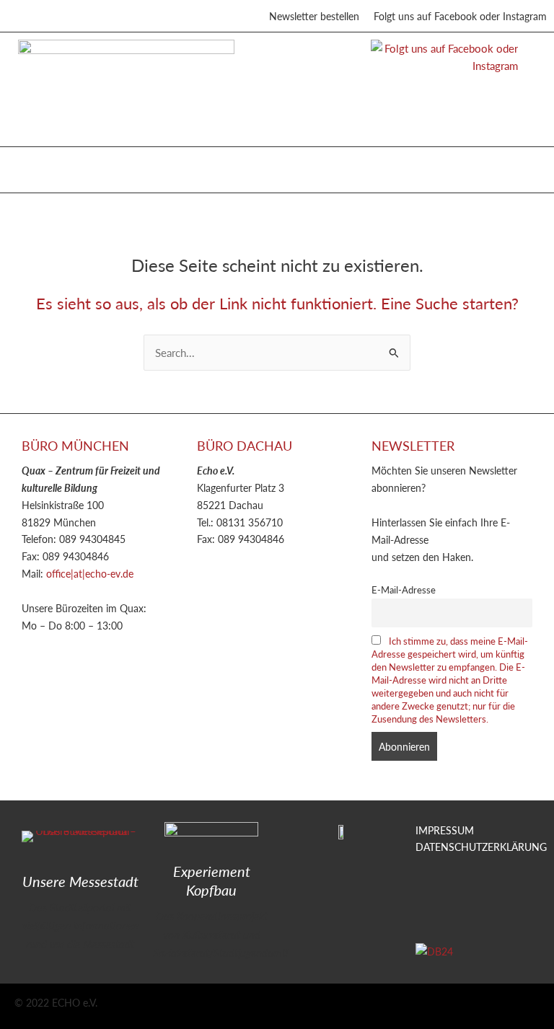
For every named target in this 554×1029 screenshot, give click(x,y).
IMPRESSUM (445, 830)
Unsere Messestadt (80, 881)
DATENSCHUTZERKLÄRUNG (481, 846)
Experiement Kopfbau (211, 880)
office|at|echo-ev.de (89, 573)
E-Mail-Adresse (403, 589)
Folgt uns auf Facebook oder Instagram (460, 16)
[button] (28, 166)
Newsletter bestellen (314, 16)
